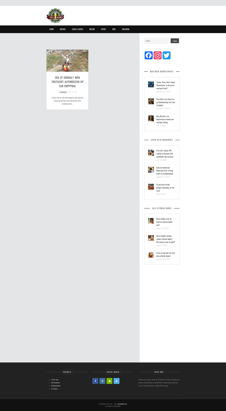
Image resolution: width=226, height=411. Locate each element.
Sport (103, 29)
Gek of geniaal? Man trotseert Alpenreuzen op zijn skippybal (67, 81)
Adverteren (55, 385)
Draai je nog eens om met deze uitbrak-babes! (165, 254)
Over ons (55, 379)
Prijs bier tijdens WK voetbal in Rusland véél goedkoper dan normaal (164, 153)
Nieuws (63, 29)
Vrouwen (125, 29)
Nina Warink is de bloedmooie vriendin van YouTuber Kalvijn (165, 119)
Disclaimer (55, 382)
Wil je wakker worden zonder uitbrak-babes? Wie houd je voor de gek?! (165, 239)
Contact (54, 389)
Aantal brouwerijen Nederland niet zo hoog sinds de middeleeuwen (164, 170)
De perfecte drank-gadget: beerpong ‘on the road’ (165, 187)
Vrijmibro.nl (122, 404)
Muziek (92, 29)
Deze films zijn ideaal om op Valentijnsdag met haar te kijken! (165, 102)
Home (51, 29)
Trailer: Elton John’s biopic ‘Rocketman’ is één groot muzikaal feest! (165, 85)
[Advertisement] (137, 13)
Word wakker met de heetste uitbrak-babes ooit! (164, 221)
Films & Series (77, 29)
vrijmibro (63, 92)
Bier (114, 29)
